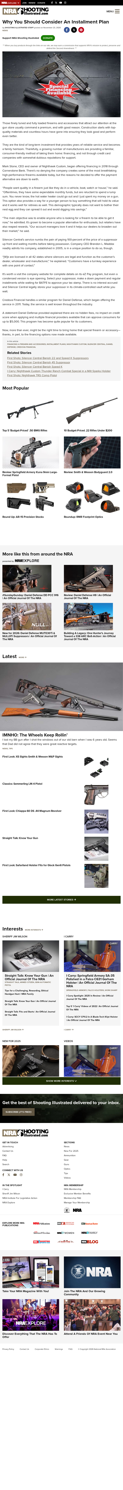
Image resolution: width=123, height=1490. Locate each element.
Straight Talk (12, 982)
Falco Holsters (96, 990)
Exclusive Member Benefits (77, 1193)
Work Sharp (111, 990)
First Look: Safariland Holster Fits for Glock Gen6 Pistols (36, 865)
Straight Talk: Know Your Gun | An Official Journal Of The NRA (29, 977)
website (44, 274)
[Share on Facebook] (66, 28)
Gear (66, 1160)
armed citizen (27, 982)
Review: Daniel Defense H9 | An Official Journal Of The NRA (87, 596)
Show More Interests (78, 1081)
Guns (66, 1164)
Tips (11, 748)
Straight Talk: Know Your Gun (20, 838)
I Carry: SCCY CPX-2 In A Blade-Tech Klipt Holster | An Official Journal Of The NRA (92, 1018)
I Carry (69, 936)
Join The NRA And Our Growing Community (84, 1292)
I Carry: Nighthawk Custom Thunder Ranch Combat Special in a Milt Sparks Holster (59, 371)
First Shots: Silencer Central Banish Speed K (34, 367)
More (21, 657)
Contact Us (7, 1151)
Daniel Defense (28, 313)
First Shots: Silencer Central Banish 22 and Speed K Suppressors (48, 358)
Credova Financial (13, 300)
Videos (68, 1041)
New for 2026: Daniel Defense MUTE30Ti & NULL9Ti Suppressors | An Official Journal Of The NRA (29, 636)
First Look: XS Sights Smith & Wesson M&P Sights (32, 757)
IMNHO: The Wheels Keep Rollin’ (35, 735)
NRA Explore (8, 1202)
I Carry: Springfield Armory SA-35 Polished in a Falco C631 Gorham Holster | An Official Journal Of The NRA (91, 980)
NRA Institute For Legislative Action (19, 1198)
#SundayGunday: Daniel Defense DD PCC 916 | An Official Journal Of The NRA (30, 596)
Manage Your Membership (77, 1202)
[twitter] (74, 28)
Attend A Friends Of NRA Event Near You (91, 1334)
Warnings (59, 1349)
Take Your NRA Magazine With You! (25, 1291)
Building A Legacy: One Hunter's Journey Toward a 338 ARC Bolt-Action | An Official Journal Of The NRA (90, 636)
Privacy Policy (8, 1349)
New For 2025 (11, 1041)
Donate (41, 2)
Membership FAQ (72, 1198)
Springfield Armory (76, 990)
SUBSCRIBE (18, 1112)
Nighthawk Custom (54, 166)
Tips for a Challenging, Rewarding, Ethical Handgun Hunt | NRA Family (26, 992)
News (5, 30)
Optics (67, 1169)
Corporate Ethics (42, 1349)
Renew (32, 2)
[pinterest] (81, 28)
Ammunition (70, 1155)
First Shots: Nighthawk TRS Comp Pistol (32, 375)
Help (4, 1160)
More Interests (33, 929)
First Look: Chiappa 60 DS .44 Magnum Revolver (32, 811)
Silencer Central (12, 239)
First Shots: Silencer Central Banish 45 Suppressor (38, 362)
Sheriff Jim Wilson (14, 936)
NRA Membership (72, 1189)
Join (24, 2)
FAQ (4, 1155)
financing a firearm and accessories (26, 344)
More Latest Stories (74, 899)
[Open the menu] (117, 11)
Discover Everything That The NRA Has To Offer (29, 1335)
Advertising (8, 1146)
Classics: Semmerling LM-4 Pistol (22, 784)
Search (5, 1164)
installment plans (56, 344)
